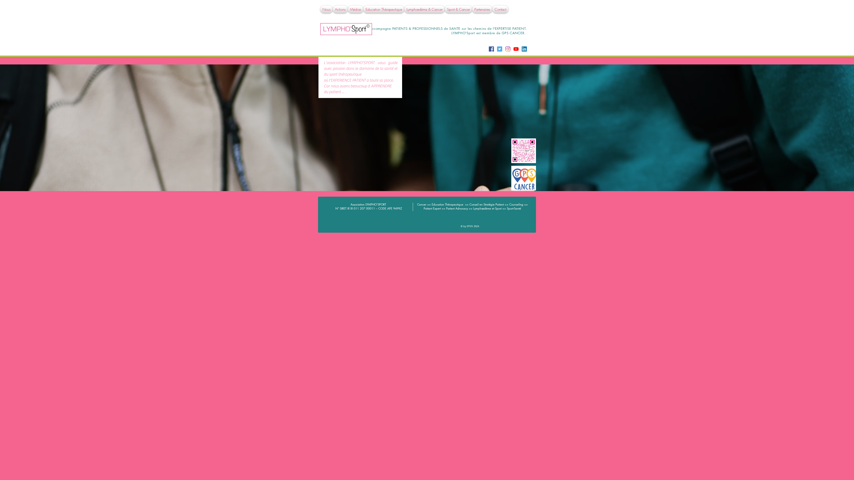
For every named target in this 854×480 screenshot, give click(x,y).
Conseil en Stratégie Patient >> (489, 204)
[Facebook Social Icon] (491, 49)
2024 (476, 226)
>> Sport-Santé (511, 208)
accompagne (381, 28)
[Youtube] (516, 49)
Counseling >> (518, 204)
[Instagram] (507, 49)
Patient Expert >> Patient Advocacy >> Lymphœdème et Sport (463, 208)
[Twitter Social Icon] (499, 49)
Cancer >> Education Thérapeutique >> (443, 204)
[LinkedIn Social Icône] (524, 49)
